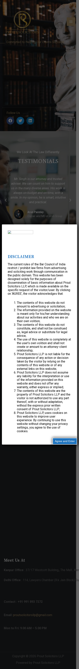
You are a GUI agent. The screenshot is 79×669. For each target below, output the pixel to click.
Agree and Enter (65, 441)
